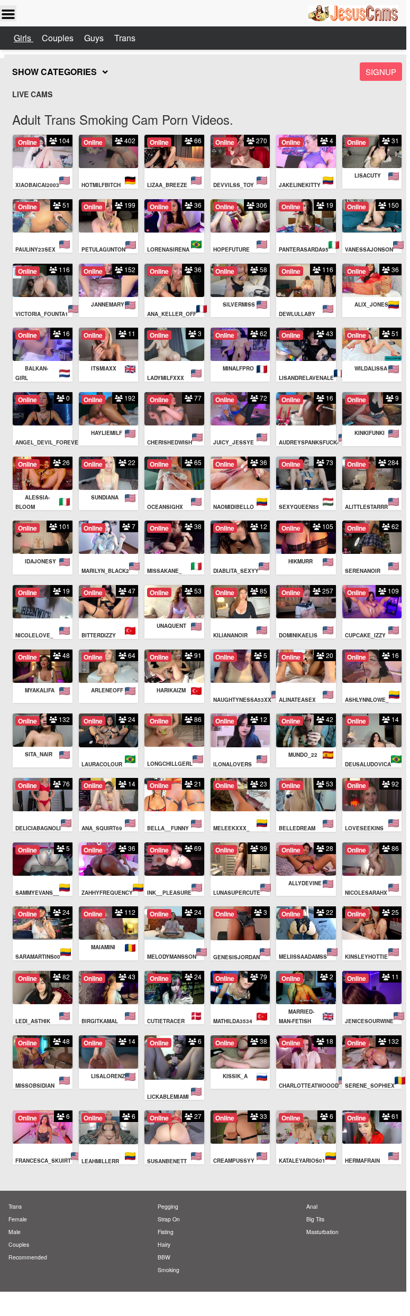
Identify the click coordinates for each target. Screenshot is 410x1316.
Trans (124, 38)
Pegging (168, 1206)
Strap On (169, 1219)
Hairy (164, 1244)
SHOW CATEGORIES (54, 72)
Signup (381, 71)
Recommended (27, 1257)
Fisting (166, 1232)
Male (14, 1232)
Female (17, 1219)
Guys (95, 38)
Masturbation (322, 1232)
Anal (311, 1206)
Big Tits (315, 1219)
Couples (59, 38)
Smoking (168, 1270)
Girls (23, 38)
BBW (164, 1257)
